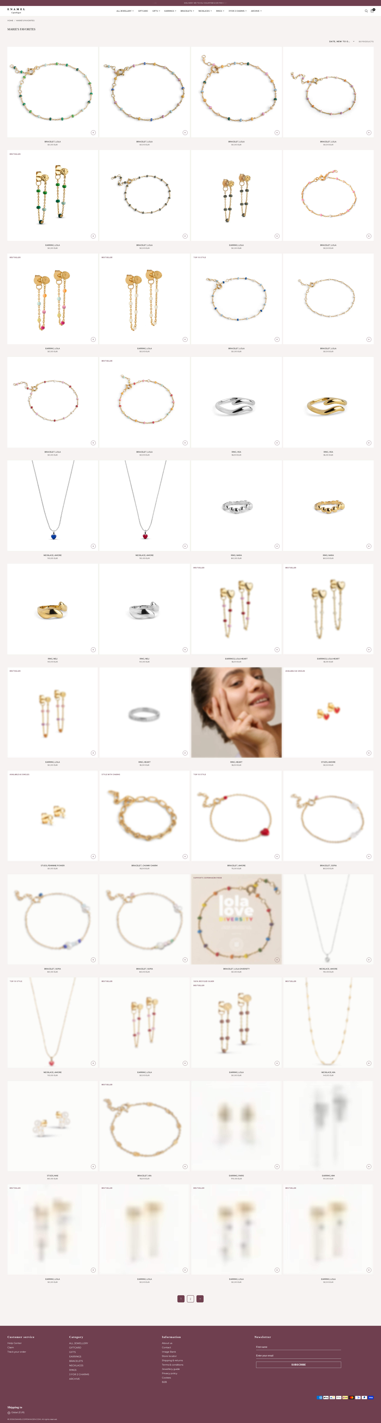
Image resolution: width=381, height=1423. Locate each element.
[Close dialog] (246, 684)
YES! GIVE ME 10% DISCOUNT (220, 731)
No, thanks (220, 752)
